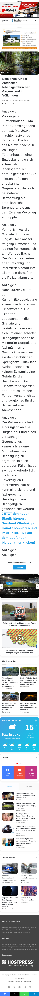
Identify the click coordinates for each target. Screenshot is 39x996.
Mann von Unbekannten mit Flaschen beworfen (9, 878)
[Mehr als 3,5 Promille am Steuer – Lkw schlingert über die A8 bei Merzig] (28, 696)
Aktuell (9, 583)
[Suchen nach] (36, 21)
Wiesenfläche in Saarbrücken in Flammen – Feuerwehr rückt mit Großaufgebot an (10, 682)
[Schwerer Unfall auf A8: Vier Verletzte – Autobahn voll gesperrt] (10, 696)
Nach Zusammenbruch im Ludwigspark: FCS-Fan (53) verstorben (26, 806)
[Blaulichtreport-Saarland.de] (19, 20)
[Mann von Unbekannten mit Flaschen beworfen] (10, 868)
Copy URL (19, 567)
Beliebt (9, 786)
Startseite (10, 981)
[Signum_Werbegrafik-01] (19, 38)
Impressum (18, 981)
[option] (19, 586)
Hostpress (21, 978)
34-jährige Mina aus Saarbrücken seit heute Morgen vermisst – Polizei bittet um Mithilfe (19, 591)
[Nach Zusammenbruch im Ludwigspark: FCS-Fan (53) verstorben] (8, 806)
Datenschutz (28, 981)
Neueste (29, 786)
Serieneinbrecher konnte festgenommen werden (29, 878)
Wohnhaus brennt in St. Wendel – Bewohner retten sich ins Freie (25, 795)
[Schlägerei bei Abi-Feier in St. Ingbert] (29, 891)
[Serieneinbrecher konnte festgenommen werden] (29, 868)
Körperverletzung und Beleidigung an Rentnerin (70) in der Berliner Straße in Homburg (10, 902)
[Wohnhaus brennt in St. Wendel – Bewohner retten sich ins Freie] (8, 796)
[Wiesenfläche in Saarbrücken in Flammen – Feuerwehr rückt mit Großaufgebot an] (10, 671)
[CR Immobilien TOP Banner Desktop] (19, 10)
